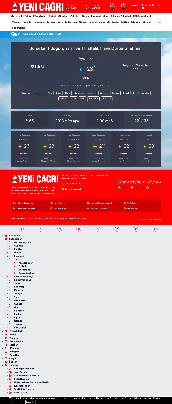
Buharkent (39, 93)
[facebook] (21, 229)
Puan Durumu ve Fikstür (27, 208)
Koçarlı (126, 93)
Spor (106, 16)
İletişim (13, 362)
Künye (12, 358)
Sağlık (115, 22)
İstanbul (136, 22)
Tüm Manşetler (60, 208)
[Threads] (149, 182)
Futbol (22, 266)
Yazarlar (14, 338)
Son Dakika (18, 28)
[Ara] (160, 6)
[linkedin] (155, 229)
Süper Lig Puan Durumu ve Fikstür (31, 382)
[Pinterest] (124, 182)
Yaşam (16, 22)
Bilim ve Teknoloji (121, 16)
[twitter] (40, 229)
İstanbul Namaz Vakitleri (101, 203)
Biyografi (104, 22)
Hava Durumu (60, 203)
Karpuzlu (115, 93)
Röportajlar (40, 16)
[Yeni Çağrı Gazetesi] (38, 7)
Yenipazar (106, 98)
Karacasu (104, 93)
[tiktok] (117, 229)
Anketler (14, 355)
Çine (50, 93)
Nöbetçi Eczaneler (25, 203)
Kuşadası (145, 93)
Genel (93, 22)
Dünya (85, 16)
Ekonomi (96, 16)
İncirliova (92, 93)
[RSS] (158, 182)
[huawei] (151, 187)
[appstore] (124, 187)
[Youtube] (139, 182)
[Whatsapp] (153, 182)
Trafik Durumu (133, 203)
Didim (58, 93)
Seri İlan (13, 345)
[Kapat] (170, 398)
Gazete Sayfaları (21, 16)
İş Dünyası (71, 22)
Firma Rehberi (16, 341)
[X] (120, 182)
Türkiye (51, 22)
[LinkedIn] (134, 182)
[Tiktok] (144, 182)
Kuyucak (63, 98)
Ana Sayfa (14, 235)
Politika (74, 16)
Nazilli (73, 98)
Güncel (83, 22)
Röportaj (27, 22)
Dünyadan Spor (26, 273)
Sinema (147, 22)
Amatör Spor (25, 263)
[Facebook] (115, 182)
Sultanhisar (93, 98)
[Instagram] (129, 182)
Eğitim (125, 22)
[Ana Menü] (159, 22)
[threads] (136, 229)
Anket (52, 16)
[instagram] (59, 229)
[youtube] (78, 229)
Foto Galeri (15, 331)
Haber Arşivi (132, 208)
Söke (82, 98)
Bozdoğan (26, 93)
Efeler (67, 93)
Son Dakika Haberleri (99, 208)
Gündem (63, 16)
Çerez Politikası (17, 402)
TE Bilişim (157, 220)
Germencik (79, 93)
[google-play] (138, 187)
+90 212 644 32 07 (73, 184)
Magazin (39, 22)
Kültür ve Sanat (142, 16)
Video (12, 334)
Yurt (60, 22)
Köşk (135, 93)
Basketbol (24, 270)
